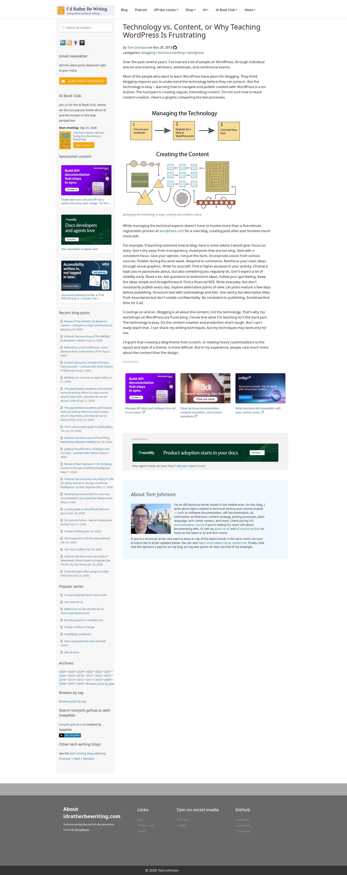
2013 (71, 680)
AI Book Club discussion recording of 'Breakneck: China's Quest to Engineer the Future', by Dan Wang (85, 560)
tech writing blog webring (87, 753)
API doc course (146, 825)
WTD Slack (183, 819)
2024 (80, 671)
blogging (148, 52)
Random (88, 758)
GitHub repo (242, 819)
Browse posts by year (100, 684)
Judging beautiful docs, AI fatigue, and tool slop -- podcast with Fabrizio (84, 451)
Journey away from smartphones (83, 620)
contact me (239, 543)
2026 (62, 671)
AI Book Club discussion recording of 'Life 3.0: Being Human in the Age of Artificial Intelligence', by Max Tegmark (86, 483)
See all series (71, 652)
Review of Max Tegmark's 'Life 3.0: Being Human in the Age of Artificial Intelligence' (85, 466)
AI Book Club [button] (225, 10)
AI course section (248, 529)
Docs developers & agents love (79, 249)
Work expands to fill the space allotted (87, 538)
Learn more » (84, 145)
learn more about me (213, 543)
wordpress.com (171, 230)
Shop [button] (189, 10)
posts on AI (222, 529)
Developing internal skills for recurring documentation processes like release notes (86, 496)
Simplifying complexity (77, 634)
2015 (107, 675)
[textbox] (86, 27)
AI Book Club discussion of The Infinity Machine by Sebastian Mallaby (85, 440)
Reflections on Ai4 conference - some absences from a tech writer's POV (84, 349)
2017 (89, 675)
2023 (89, 671)
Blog (124, 10)
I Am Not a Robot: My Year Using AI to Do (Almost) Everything (88, 136)
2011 (89, 680)
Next (77, 758)
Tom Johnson (137, 47)
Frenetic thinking (74, 531)
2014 (62, 680)
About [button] (249, 10)
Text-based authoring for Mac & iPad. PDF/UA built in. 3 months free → (83, 297)
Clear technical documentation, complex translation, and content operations (201, 412)
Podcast (141, 10)
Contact (142, 831)
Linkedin (181, 825)
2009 (107, 680)
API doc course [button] (165, 10)
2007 (71, 684)
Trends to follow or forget (79, 627)
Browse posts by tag (72, 701)
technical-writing (171, 52)
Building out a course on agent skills (85, 377)
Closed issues (243, 831)
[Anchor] (90, 56)
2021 (107, 671)
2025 (71, 671)
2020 (62, 675)
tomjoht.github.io (71, 724)
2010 (98, 680)
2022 (98, 671)
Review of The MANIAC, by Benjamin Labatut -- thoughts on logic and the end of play (86, 325)
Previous (64, 758)
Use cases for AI (73, 602)
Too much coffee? (74, 549)
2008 (62, 684)
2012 (80, 680)
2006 (80, 684)
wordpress (195, 52)
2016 (98, 675)
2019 (71, 675)
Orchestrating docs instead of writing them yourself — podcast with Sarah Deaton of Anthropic (86, 366)
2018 (80, 675)
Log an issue (243, 825)
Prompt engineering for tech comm (85, 595)
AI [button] (204, 10)
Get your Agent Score (191, 466)
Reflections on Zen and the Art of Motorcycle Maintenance (81, 611)
